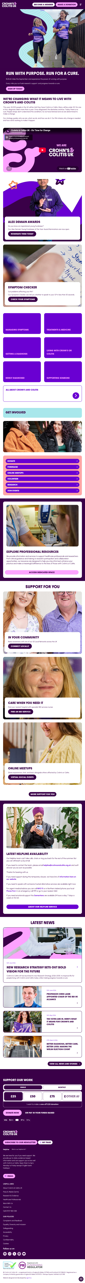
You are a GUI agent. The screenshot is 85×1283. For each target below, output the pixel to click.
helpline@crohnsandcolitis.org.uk (57, 865)
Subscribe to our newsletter (20, 1142)
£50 (32, 1096)
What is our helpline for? (19, 1149)
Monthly (62, 1087)
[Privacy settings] (81, 1279)
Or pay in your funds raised (39, 1113)
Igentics (29, 1278)
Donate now (12, 1113)
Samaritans (39, 895)
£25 (13, 1096)
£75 (52, 1096)
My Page (46, 1142)
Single (23, 1087)
